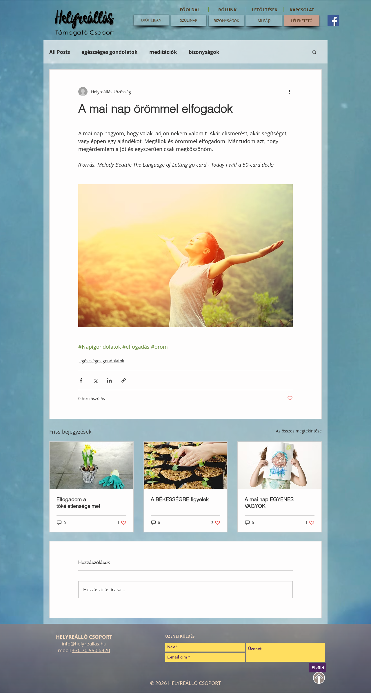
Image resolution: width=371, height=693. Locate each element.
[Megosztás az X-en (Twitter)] (95, 380)
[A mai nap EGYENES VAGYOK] (279, 465)
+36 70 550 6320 (91, 650)
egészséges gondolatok (109, 52)
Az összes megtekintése (299, 431)
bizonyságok (204, 52)
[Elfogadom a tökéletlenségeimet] (91, 465)
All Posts (59, 52)
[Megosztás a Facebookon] (81, 380)
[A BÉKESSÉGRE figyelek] (186, 465)
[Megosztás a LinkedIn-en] (109, 380)
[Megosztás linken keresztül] (123, 380)
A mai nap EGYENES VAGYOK (269, 502)
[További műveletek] (289, 91)
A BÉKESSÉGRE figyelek (180, 499)
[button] (314, 52)
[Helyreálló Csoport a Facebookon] (333, 20)
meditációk (163, 52)
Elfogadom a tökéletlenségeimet (78, 502)
